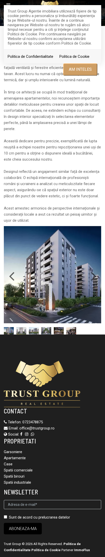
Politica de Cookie (74, 56)
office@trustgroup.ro (37, 428)
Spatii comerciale (18, 470)
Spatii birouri (14, 476)
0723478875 (32, 422)
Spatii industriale (17, 482)
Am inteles (80, 69)
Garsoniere (13, 452)
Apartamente (15, 458)
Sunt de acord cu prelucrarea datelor (39, 517)
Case (8, 464)
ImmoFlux (82, 550)
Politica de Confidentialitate (30, 56)
